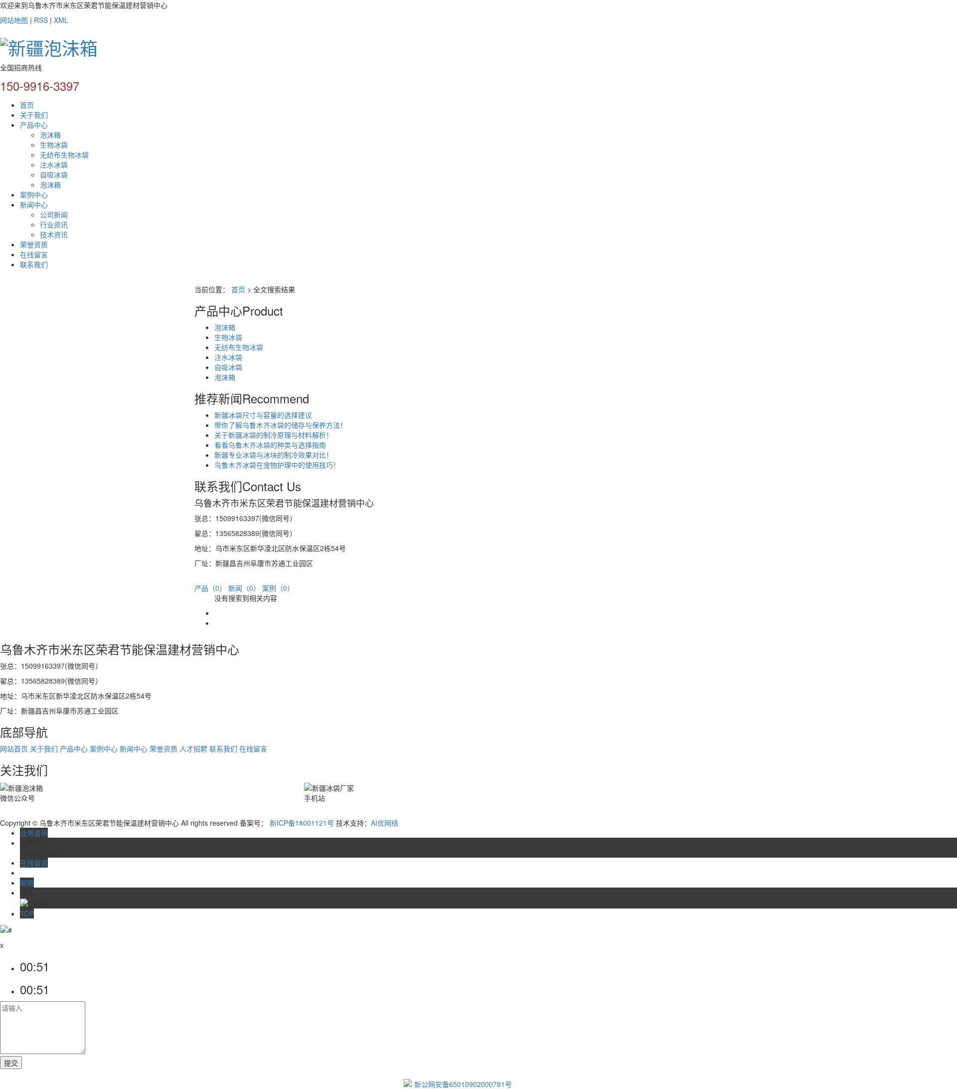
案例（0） (278, 588)
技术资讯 (54, 234)
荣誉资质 (34, 244)
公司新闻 (54, 214)
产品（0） (210, 588)
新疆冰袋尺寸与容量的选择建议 (263, 415)
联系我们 (34, 264)
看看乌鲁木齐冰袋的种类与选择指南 (270, 445)
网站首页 (14, 748)
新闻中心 (34, 204)
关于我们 (34, 115)
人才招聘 (193, 748)
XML (61, 20)
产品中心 (34, 125)
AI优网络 (384, 823)
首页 (27, 105)
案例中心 (34, 194)
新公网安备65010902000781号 (463, 1084)
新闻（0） (244, 588)
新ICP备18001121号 (302, 823)
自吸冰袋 (54, 175)
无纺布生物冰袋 (64, 155)
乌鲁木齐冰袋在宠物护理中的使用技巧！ (277, 465)
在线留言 (34, 254)
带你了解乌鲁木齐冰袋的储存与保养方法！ (280, 425)
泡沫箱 (50, 135)
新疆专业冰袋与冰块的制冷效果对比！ (273, 455)
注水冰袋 (54, 165)
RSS (41, 20)
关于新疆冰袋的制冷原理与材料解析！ (273, 435)
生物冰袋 (54, 145)
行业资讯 (54, 224)
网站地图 (14, 20)
